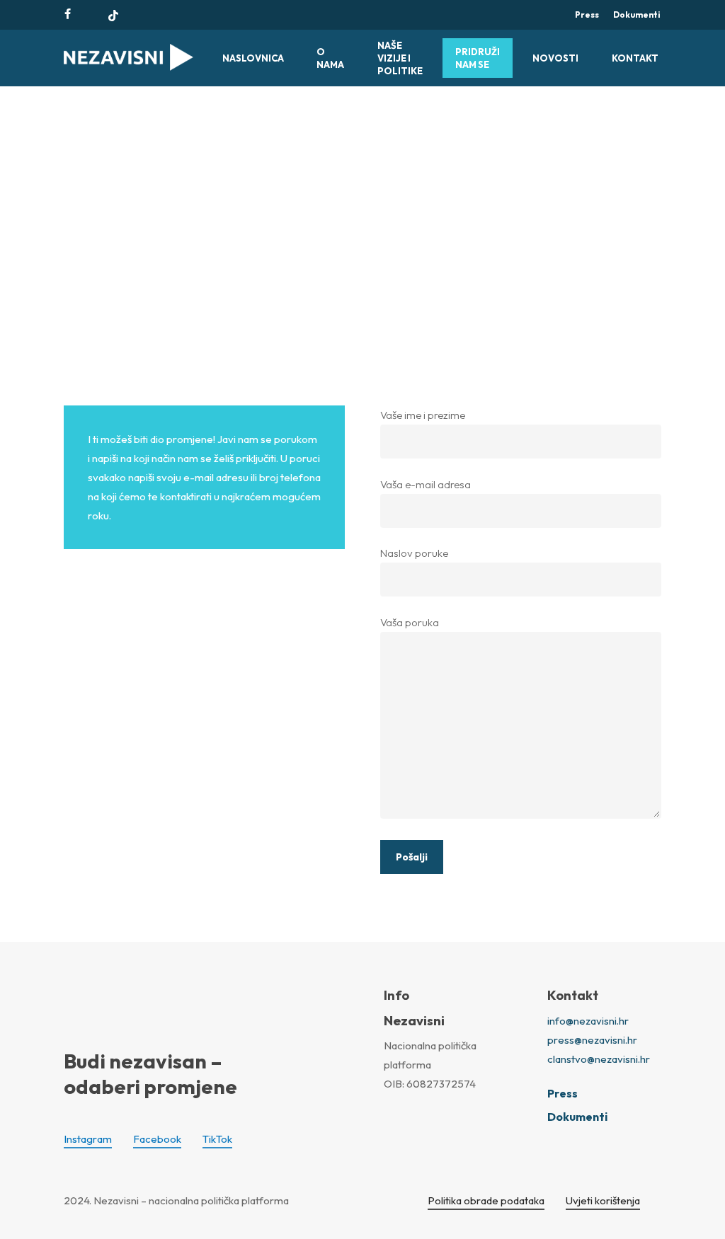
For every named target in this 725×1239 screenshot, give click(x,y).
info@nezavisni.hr (588, 1020)
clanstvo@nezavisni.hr (598, 1059)
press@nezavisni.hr (592, 1040)
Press (562, 1093)
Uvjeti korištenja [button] (603, 1200)
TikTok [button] (217, 1139)
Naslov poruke (414, 553)
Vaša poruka (409, 622)
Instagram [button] (88, 1139)
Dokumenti (577, 1117)
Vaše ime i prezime (422, 415)
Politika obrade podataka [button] (486, 1200)
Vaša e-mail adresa (425, 484)
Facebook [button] (157, 1139)
